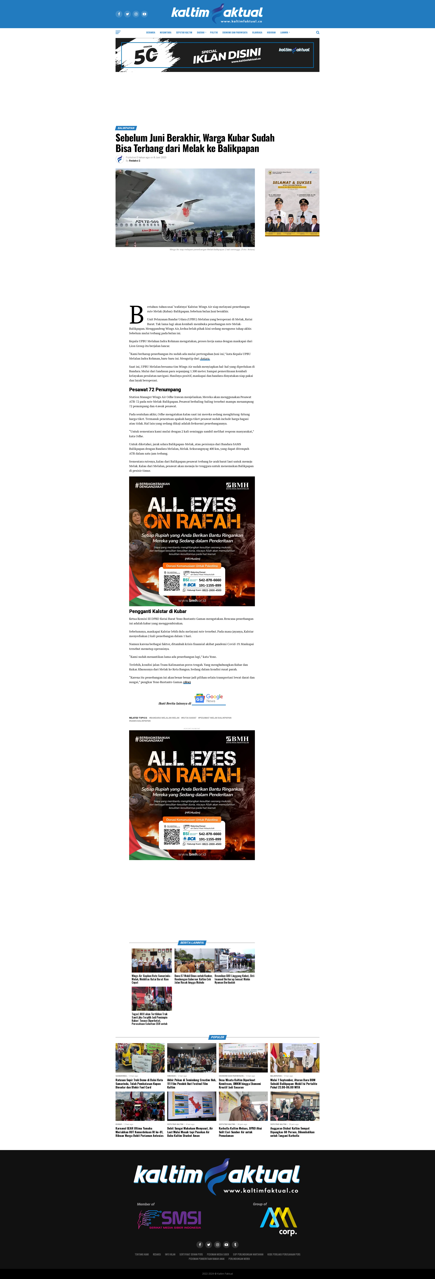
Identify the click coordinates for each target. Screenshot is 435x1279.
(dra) (187, 682)
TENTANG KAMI (142, 1254)
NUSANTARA (165, 32)
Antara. (205, 358)
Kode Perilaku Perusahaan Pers (283, 1254)
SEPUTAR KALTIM (184, 32)
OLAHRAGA (257, 32)
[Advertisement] (217, 100)
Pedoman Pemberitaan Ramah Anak (206, 1259)
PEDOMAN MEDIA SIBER (218, 1254)
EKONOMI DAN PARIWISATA (234, 32)
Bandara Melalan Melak (165, 718)
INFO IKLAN (170, 1254)
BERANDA (150, 32)
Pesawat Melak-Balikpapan (215, 718)
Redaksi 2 (134, 160)
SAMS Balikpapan (140, 721)
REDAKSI (157, 1254)
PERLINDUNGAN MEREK (239, 1259)
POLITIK (214, 32)
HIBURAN (271, 32)
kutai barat (189, 718)
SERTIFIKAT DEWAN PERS (191, 1254)
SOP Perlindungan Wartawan (248, 1254)
